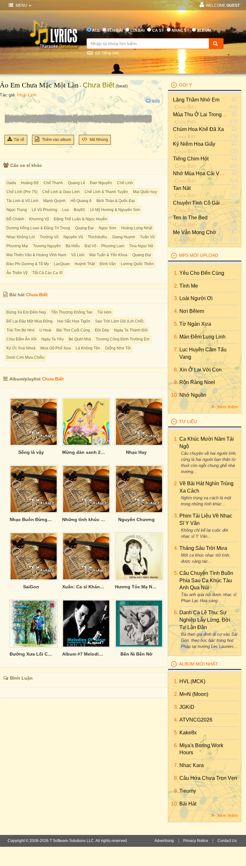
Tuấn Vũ (147, 237)
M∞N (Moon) (193, 694)
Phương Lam (112, 246)
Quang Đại (141, 255)
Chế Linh (125, 183)
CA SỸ (158, 30)
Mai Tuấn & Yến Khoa (108, 255)
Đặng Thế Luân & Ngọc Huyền (80, 219)
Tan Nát (182, 188)
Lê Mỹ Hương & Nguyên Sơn (115, 210)
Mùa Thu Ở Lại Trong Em (202, 114)
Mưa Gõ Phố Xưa (55, 348)
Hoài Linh (27, 94)
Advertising (164, 840)
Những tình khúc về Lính (83, 519)
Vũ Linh (78, 255)
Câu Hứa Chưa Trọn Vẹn (208, 778)
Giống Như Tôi (118, 348)
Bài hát (187, 803)
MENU (21, 5)
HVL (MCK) (192, 681)
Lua (65, 210)
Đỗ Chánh (15, 219)
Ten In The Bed (190, 217)
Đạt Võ (90, 246)
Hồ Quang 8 (81, 201)
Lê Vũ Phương (44, 210)
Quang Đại (84, 228)
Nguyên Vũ (73, 237)
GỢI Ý (185, 84)
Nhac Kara (191, 765)
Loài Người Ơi (196, 298)
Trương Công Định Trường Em (123, 339)
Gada (11, 183)
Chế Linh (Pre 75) (21, 192)
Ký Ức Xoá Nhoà (21, 348)
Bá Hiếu (73, 246)
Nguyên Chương (136, 519)
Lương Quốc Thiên (137, 264)
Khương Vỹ (39, 219)
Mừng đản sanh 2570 (83, 452)
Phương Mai (17, 246)
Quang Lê (76, 183)
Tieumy (187, 791)
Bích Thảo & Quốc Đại (115, 201)
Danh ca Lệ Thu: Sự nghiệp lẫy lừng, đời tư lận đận (204, 620)
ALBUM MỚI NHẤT (198, 663)
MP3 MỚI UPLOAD (198, 255)
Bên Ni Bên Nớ (136, 654)
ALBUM (204, 30)
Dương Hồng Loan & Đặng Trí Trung (38, 228)
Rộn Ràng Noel (197, 382)
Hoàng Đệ (30, 183)
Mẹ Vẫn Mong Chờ (194, 232)
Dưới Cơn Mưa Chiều (25, 357)
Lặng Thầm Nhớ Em (196, 99)
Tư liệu (188, 421)
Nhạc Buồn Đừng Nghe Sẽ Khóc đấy (31, 519)
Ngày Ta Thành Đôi (131, 330)
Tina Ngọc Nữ (141, 246)
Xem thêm (227, 406)
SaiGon (31, 586)
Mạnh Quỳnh (54, 201)
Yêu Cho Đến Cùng (201, 273)
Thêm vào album (56, 139)
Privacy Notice (195, 840)
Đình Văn (108, 264)
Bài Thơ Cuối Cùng (73, 330)
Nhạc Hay (136, 452)
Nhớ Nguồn (192, 395)
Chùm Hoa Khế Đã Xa (198, 129)
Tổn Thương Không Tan (72, 312)
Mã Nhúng (98, 139)
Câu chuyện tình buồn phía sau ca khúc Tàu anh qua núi (206, 580)
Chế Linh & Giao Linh (61, 192)
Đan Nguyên (101, 183)
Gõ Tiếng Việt (106, 53)
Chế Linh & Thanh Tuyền (106, 192)
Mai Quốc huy (145, 192)
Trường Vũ (49, 237)
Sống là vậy (31, 452)
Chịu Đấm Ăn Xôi (21, 339)
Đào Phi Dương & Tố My (27, 264)
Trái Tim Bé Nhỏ (20, 330)
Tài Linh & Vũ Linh (22, 201)
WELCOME (223, 5)
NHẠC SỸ (180, 30)
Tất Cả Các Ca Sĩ (47, 273)
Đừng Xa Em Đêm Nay (26, 312)
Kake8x (188, 732)
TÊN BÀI (115, 30)
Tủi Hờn (104, 312)
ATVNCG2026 (195, 720)
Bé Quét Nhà (80, 339)
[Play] (10, 101)
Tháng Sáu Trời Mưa (203, 548)
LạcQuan (62, 264)
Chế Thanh (53, 183)
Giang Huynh (123, 237)
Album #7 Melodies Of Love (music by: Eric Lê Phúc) (83, 654)
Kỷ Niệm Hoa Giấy (194, 144)
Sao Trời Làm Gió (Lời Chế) (119, 321)
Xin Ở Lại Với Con (200, 369)
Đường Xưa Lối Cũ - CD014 (31, 654)
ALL (96, 30)
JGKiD (186, 707)
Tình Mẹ (188, 286)
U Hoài (45, 330)
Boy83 (79, 210)
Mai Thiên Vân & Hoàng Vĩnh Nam (36, 255)
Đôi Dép (102, 330)
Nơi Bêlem (191, 311)
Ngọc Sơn (107, 228)
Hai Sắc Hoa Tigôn (73, 321)
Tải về (19, 139)
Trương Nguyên (47, 246)
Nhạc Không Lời (20, 237)
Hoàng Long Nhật (136, 228)
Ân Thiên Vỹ (17, 273)
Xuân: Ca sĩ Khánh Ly (83, 586)
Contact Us (227, 840)
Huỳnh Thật (85, 264)
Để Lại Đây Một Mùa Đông (29, 321)
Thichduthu (97, 237)
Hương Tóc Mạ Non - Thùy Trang (136, 586)
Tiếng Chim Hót (191, 158)
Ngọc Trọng (16, 210)
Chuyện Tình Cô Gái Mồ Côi (205, 203)
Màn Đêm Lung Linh (202, 336)
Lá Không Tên (88, 348)
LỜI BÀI (137, 30)
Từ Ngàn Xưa (195, 324)
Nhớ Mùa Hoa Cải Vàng (200, 173)
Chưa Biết (98, 85)
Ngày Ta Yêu (52, 339)
